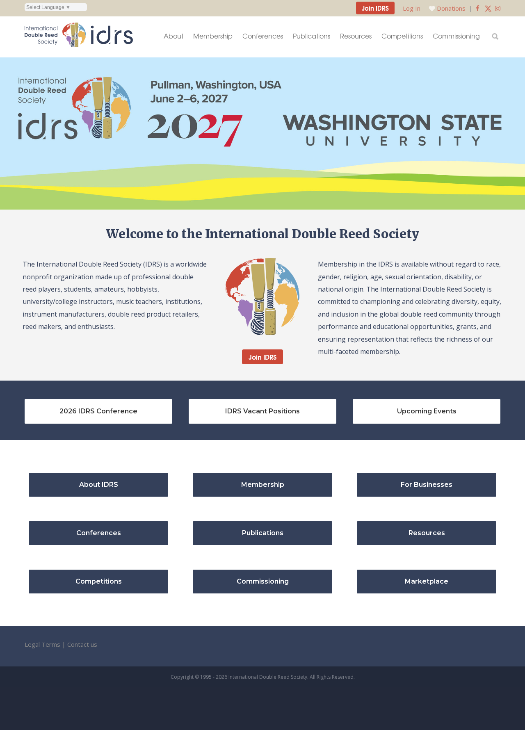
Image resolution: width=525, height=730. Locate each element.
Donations (451, 8)
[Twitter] (488, 8)
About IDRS (98, 484)
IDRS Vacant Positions (262, 411)
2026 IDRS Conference (98, 411)
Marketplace (426, 581)
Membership (213, 36)
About (173, 36)
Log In (411, 8)
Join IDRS (375, 8)
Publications (311, 36)
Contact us (82, 644)
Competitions (402, 36)
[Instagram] (497, 8)
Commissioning (456, 36)
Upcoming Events (427, 411)
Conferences (262, 36)
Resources (356, 36)
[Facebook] (477, 8)
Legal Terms (42, 644)
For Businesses (426, 484)
